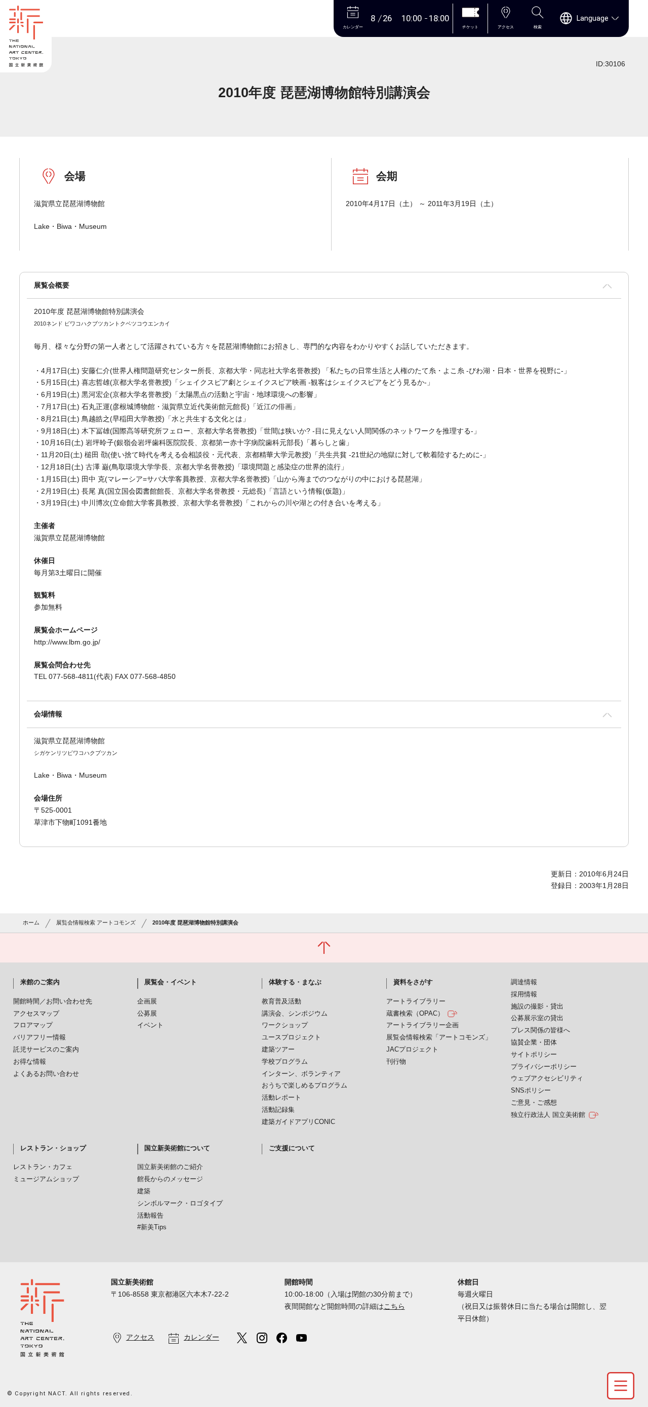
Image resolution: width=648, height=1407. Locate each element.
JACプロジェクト (412, 1049)
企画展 (147, 1001)
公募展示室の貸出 (537, 1018)
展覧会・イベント (170, 982)
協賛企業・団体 (534, 1042)
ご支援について (292, 1148)
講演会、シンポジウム (295, 1013)
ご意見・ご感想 (534, 1102)
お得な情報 (29, 1061)
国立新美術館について (177, 1148)
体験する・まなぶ (295, 982)
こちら (394, 1306)
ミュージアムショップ (46, 1179)
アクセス (140, 1337)
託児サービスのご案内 (46, 1049)
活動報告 (150, 1215)
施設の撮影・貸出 (537, 1006)
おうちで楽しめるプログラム (304, 1085)
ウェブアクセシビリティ (547, 1078)
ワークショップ (285, 1025)
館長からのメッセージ (170, 1179)
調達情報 (524, 982)
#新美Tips (152, 1227)
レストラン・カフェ (42, 1167)
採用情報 (524, 994)
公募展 (147, 1013)
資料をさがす (413, 982)
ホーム (31, 922)
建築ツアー (278, 1049)
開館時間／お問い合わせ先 (52, 1001)
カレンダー (201, 1337)
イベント (150, 1025)
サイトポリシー (534, 1054)
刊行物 (396, 1061)
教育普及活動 (281, 1001)
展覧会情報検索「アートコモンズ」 (439, 1037)
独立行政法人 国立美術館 (548, 1114)
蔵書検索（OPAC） (415, 1013)
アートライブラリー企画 (422, 1025)
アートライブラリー (416, 1001)
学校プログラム (285, 1061)
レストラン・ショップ (53, 1148)
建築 (143, 1191)
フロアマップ (33, 1025)
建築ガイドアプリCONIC (298, 1121)
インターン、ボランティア (301, 1073)
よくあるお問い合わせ (46, 1073)
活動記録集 (278, 1109)
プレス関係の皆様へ (540, 1030)
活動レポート (281, 1097)
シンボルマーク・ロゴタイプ (180, 1203)
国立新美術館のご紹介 (170, 1167)
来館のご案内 (40, 982)
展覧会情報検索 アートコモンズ (96, 922)
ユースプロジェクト (291, 1037)
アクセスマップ (36, 1013)
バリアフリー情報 (39, 1037)
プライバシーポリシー (544, 1066)
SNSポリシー (531, 1090)
